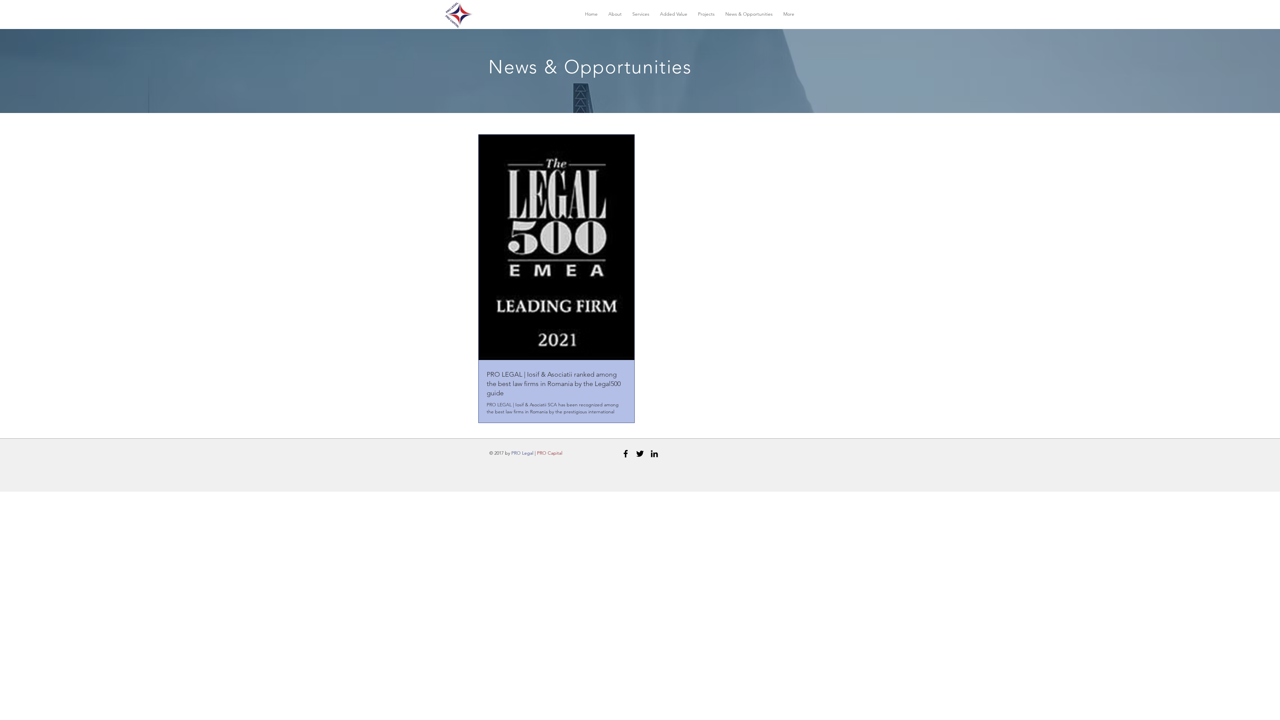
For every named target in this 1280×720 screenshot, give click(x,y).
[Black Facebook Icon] (626, 454)
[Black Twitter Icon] (640, 454)
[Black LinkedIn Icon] (654, 454)
